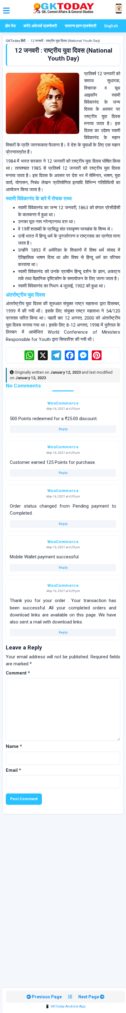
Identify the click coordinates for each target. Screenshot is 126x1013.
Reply (63, 429)
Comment (18, 673)
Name (14, 746)
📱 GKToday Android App (65, 1006)
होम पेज (10, 26)
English (111, 26)
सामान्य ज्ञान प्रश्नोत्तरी (80, 26)
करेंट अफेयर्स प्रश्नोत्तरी (40, 26)
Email (13, 770)
